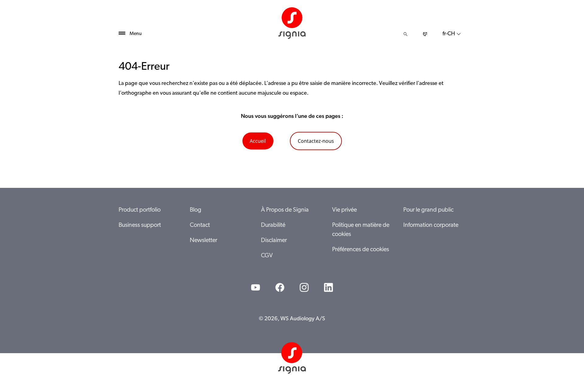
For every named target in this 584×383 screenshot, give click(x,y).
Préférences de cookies (360, 250)
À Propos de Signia (285, 210)
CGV (267, 256)
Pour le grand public (428, 210)
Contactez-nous (316, 141)
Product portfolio (140, 210)
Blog (195, 210)
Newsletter (203, 240)
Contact (200, 225)
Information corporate (430, 225)
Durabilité (273, 225)
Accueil (258, 141)
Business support (140, 225)
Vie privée (344, 210)
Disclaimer (274, 240)
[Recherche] (405, 34)
